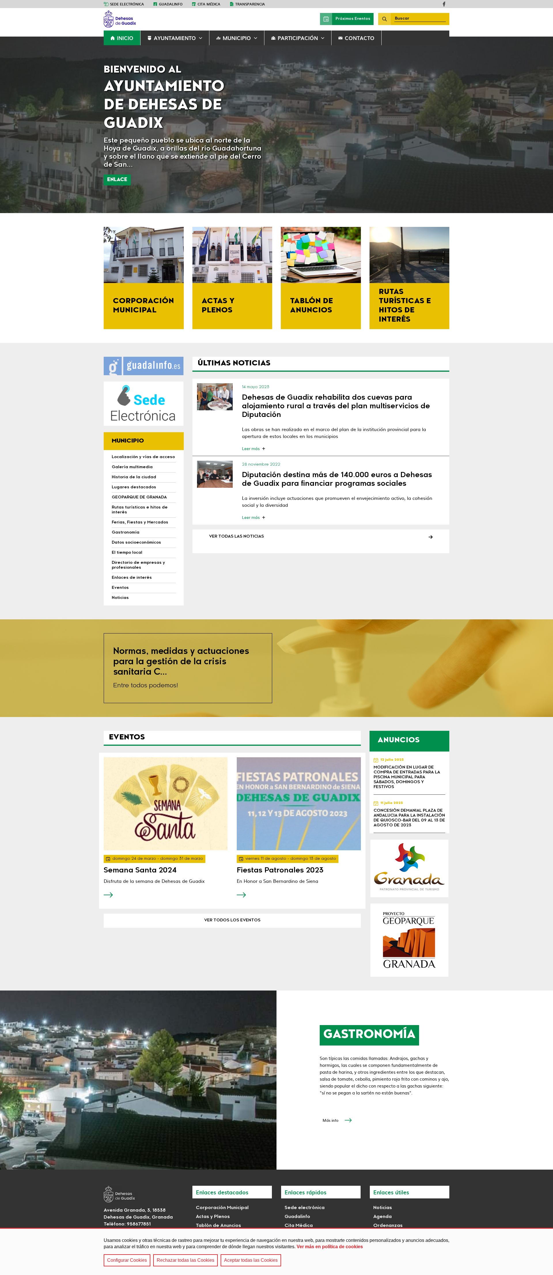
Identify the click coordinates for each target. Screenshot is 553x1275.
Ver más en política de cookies (330, 1246)
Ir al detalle (215, 396)
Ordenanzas (388, 1225)
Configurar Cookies (127, 1260)
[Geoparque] (409, 940)
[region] (276, 1251)
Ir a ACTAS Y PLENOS (232, 278)
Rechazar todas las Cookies (185, 1260)
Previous (13, 125)
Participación (298, 38)
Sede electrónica (127, 4)
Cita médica (209, 4)
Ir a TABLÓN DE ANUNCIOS (321, 278)
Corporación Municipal (222, 1208)
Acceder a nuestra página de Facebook (444, 4)
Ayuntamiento (175, 38)
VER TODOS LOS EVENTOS (232, 921)
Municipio (237, 38)
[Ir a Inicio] (147, 19)
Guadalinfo (171, 4)
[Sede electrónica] (144, 404)
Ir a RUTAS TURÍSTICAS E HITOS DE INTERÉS (410, 278)
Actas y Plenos (213, 1217)
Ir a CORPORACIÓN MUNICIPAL (144, 278)
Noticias (382, 1208)
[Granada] (409, 868)
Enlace (117, 179)
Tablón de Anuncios (218, 1225)
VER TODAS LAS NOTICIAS (236, 537)
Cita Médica (299, 1225)
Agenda (382, 1217)
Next (539, 125)
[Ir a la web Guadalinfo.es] (144, 366)
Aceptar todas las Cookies (251, 1260)
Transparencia (250, 4)
